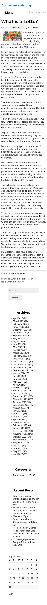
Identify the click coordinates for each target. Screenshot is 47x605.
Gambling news (19, 273)
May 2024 (17, 381)
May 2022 (17, 451)
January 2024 (19, 393)
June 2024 (18, 379)
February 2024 (20, 390)
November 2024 (21, 364)
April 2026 (18, 318)
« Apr (10, 593)
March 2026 (19, 321)
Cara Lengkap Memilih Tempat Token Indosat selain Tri (24, 542)
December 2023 (21, 396)
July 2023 (17, 410)
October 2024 (20, 367)
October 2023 (20, 402)
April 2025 (18, 350)
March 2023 (19, 422)
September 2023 (21, 405)
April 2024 (18, 384)
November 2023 (21, 399)
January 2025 (19, 358)
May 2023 (17, 416)
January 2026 (19, 326)
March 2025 (19, 352)
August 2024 (19, 373)
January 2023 (19, 428)
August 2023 (19, 407)
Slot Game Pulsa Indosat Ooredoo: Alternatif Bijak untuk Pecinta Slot (25, 510)
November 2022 (21, 433)
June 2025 (18, 344)
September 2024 (21, 370)
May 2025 (17, 347)
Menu (9, 12)
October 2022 (20, 436)
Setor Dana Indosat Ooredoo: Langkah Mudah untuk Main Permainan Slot (26, 500)
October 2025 (20, 332)
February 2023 (20, 425)
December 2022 (21, 431)
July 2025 (17, 341)
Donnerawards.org (16, 5)
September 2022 (21, 439)
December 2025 (21, 329)
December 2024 (21, 361)
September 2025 (21, 335)
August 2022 (19, 442)
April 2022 (18, 454)
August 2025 (19, 338)
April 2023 (18, 419)
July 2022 (17, 445)
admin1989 (33, 27)
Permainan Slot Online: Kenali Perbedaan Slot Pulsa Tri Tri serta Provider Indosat (26, 532)
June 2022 (18, 448)
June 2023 (18, 413)
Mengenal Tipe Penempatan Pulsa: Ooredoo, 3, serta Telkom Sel (25, 520)
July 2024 (17, 376)
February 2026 (20, 324)
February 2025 (20, 355)
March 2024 (19, 387)
